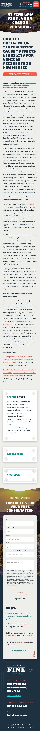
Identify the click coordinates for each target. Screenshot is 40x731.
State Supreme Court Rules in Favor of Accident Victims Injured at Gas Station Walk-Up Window (18, 360)
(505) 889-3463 (26, 4)
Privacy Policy (29, 583)
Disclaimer (11, 727)
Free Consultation (19, 74)
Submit (20, 593)
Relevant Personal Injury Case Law (16, 86)
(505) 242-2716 (17, 715)
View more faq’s (20, 651)
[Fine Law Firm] (6, 4)
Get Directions (14, 696)
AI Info (30, 727)
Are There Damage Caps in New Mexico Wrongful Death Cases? (18, 403)
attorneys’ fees (20, 642)
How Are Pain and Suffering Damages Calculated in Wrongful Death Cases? (18, 430)
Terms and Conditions (12, 585)
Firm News (16, 85)
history (26, 624)
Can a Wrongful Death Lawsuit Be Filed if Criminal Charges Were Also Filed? (19, 421)
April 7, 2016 (9, 83)
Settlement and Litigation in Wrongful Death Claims (17, 414)
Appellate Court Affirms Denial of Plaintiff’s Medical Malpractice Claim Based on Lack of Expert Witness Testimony (19, 373)
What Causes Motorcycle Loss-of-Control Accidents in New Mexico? (19, 409)
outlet (32, 204)
